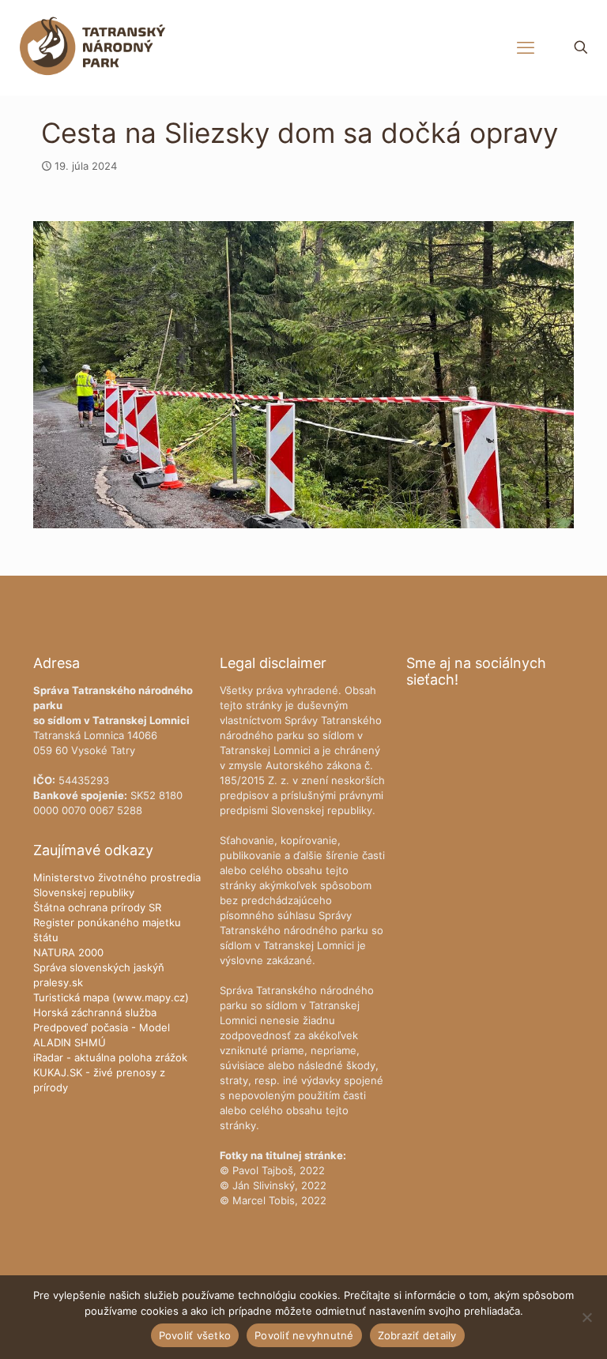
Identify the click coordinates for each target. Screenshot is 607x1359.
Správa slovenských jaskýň (98, 967)
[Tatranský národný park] (92, 47)
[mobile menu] (525, 47)
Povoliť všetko (195, 1335)
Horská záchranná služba (94, 1012)
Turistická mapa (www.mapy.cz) (111, 997)
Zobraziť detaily (417, 1335)
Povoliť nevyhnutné (304, 1335)
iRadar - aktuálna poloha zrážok (110, 1057)
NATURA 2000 (68, 952)
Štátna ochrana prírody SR (97, 907)
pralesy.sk (58, 982)
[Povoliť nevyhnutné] (587, 1317)
